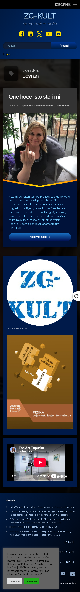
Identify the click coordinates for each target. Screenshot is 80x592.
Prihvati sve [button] (31, 581)
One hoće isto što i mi (34, 97)
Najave (69, 542)
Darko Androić (46, 105)
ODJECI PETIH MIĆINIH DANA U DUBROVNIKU (33, 527)
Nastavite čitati (50, 236)
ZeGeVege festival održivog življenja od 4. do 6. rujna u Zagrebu (41, 507)
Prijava (6, 54)
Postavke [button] (15, 581)
